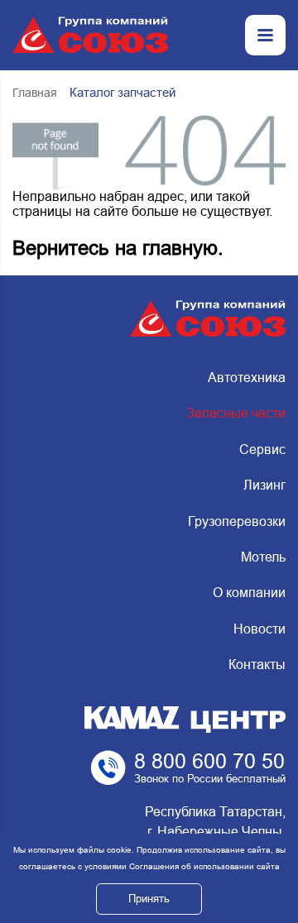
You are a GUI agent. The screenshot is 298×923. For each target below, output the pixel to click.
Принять (149, 898)
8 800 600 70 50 (209, 760)
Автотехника (247, 378)
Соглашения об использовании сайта (204, 866)
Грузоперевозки (237, 521)
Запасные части (236, 413)
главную (180, 248)
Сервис (262, 449)
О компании (249, 593)
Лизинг (264, 485)
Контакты (257, 665)
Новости (259, 629)
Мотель (263, 557)
